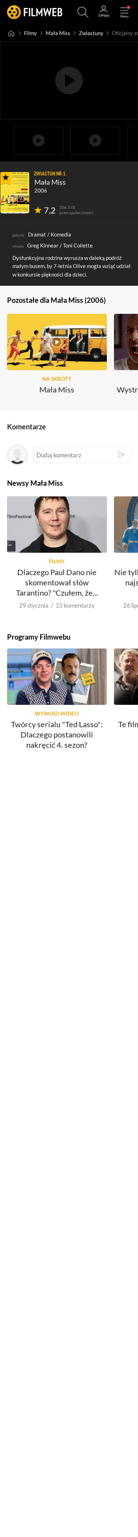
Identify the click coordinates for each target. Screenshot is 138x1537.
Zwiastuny (91, 33)
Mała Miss (58, 33)
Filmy (30, 33)
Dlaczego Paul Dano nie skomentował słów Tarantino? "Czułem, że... (57, 582)
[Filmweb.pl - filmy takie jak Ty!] (34, 12)
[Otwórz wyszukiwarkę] (83, 12)
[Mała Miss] (14, 192)
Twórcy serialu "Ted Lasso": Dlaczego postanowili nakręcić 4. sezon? (57, 734)
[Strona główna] (11, 33)
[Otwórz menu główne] (124, 12)
